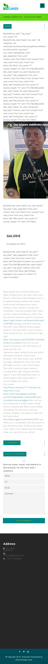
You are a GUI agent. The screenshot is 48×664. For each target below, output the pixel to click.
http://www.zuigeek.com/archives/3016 (21, 419)
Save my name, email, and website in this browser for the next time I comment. (22, 467)
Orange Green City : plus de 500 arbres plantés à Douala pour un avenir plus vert (23, 17)
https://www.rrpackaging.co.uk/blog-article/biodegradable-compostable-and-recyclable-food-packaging (22, 397)
